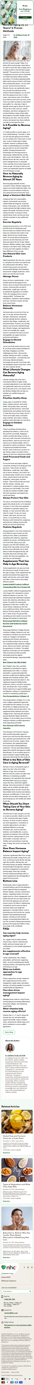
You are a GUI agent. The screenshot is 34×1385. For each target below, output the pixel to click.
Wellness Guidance (8, 1281)
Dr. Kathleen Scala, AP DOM (15, 1056)
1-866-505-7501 (9, 1299)
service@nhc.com (11, 1313)
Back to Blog (9, 1032)
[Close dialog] (32, 2)
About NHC (6, 1277)
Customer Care (7, 1274)
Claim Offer (25, 17)
